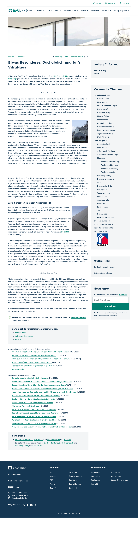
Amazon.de (37, 445)
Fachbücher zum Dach (103, 224)
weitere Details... (18, 369)
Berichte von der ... (101, 231)
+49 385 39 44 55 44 (20, 493)
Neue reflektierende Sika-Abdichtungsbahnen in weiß (34, 416)
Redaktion (21, 57)
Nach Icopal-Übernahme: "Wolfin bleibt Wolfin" (32, 362)
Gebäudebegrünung (105, 123)
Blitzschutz (101, 203)
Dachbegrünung (22, 445)
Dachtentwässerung (105, 179)
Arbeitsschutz (103, 200)
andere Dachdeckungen (107, 106)
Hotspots (73, 472)
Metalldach (102, 102)
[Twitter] (24, 504)
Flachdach (38, 439)
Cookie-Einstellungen (119, 480)
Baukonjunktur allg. (106, 217)
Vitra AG (18, 339)
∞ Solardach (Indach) (106, 151)
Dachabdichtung (51, 443)
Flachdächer (102, 120)
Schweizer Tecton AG (24, 336)
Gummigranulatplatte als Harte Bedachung (30, 378)
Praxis (52, 484)
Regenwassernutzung (106, 130)
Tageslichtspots (103, 193)
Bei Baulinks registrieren (104, 267)
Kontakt (94, 484)
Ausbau (53, 476)
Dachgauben (102, 189)
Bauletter (123, 294)
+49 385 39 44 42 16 (20, 495)
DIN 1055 (65, 232)
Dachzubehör (103, 109)
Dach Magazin (100, 140)
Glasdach (101, 182)
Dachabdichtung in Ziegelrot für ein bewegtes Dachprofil (35, 413)
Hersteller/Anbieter (102, 95)
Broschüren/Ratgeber (103, 221)
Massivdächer (103, 116)
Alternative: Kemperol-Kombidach (26, 406)
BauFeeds (73, 488)
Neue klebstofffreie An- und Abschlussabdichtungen (34, 409)
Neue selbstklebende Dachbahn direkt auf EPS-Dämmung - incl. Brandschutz (44, 392)
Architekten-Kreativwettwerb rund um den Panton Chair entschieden (40, 352)
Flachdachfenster (108, 172)
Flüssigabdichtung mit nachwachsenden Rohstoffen (34, 423)
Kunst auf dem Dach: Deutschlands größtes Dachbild (34, 420)
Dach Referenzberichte (103, 228)
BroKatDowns (75, 484)
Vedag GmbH (20, 333)
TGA (51, 480)
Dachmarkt (98, 210)
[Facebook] (28, 504)
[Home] (27, 469)
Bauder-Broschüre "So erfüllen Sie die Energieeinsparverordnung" (39, 385)
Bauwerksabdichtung (24, 439)
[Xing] (36, 504)
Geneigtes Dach (104, 144)
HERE (55, 76)
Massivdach (102, 196)
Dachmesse (102, 214)
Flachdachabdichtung (110, 161)
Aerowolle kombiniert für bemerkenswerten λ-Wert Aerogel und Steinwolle (42, 388)
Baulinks (11, 57)
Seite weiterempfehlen (103, 273)
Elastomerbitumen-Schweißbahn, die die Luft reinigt (33, 399)
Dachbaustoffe (53, 439)
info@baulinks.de (19, 498)
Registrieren (96, 480)
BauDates (95, 10)
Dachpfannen (103, 99)
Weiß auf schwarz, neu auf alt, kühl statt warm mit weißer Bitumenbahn (42, 427)
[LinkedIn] (32, 504)
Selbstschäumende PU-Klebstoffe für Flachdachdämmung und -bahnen (42, 381)
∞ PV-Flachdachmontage (107, 154)
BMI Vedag (100, 70)
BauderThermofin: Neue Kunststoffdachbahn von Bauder (36, 395)
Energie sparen (75, 476)
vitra (97, 73)
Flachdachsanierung (109, 168)
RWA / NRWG (103, 137)
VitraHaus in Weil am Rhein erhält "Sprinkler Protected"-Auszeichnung (41, 359)
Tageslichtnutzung (105, 133)
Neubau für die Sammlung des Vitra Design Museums (34, 355)
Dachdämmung (103, 113)
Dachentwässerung (105, 127)
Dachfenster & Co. (104, 186)
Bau (51, 472)
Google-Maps (64, 76)
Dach (61, 443)
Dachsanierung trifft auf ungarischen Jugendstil (32, 366)
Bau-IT (58, 10)
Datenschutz (116, 476)
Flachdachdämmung (109, 165)
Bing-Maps (12, 79)
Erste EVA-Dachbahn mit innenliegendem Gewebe (32, 402)
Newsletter (95, 472)
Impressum (115, 472)
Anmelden (95, 476)
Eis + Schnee (102, 207)
